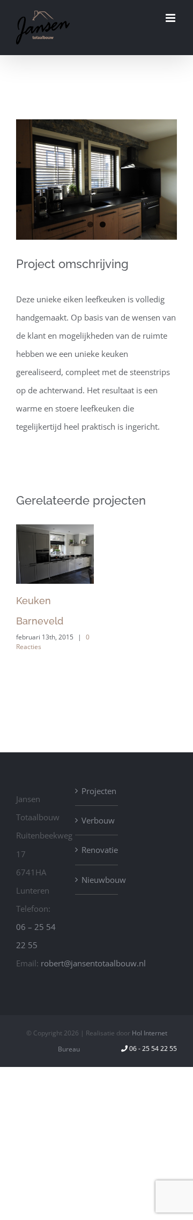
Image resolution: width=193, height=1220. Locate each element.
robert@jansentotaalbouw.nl (93, 963)
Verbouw (97, 820)
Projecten (97, 791)
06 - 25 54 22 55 (153, 1048)
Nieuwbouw (97, 879)
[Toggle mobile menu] (171, 18)
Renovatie (97, 849)
